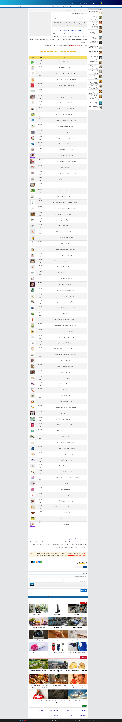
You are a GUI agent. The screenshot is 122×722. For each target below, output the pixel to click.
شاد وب (70, 715)
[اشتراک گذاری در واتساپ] (41, 562)
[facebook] (23, 720)
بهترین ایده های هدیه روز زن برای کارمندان (38, 700)
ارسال (32, 584)
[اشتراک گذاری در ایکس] (32, 562)
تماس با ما (88, 720)
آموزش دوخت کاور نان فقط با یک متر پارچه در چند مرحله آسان (77, 671)
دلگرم (41, 715)
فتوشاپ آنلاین (53, 720)
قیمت (82, 567)
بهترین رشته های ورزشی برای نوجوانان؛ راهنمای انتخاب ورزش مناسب (38, 671)
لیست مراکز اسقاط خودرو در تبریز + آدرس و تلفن (58, 671)
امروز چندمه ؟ (84, 710)
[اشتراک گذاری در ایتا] (36, 562)
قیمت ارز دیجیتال (54, 710)
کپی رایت (74, 720)
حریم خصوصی (67, 720)
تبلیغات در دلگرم (81, 720)
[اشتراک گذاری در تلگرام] (34, 562)
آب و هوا (60, 720)
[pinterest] (25, 720)
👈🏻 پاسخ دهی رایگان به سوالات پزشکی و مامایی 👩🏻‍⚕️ (58, 597)
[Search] (20, 6)
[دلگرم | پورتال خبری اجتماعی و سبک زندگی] (100, 2)
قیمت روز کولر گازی (83, 715)
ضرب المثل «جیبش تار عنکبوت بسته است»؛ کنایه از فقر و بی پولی (58, 701)
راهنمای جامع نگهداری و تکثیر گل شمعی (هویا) (58, 686)
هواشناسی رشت (54, 715)
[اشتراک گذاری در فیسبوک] (39, 562)
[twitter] (20, 720)
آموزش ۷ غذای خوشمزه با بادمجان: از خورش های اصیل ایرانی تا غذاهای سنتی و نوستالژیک (38, 686)
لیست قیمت (78, 567)
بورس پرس (40, 710)
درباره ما (94, 720)
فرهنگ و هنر (69, 710)
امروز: (101, 3)
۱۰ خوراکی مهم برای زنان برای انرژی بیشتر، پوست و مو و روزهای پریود (77, 686)
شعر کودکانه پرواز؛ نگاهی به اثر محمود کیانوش (77, 700)
